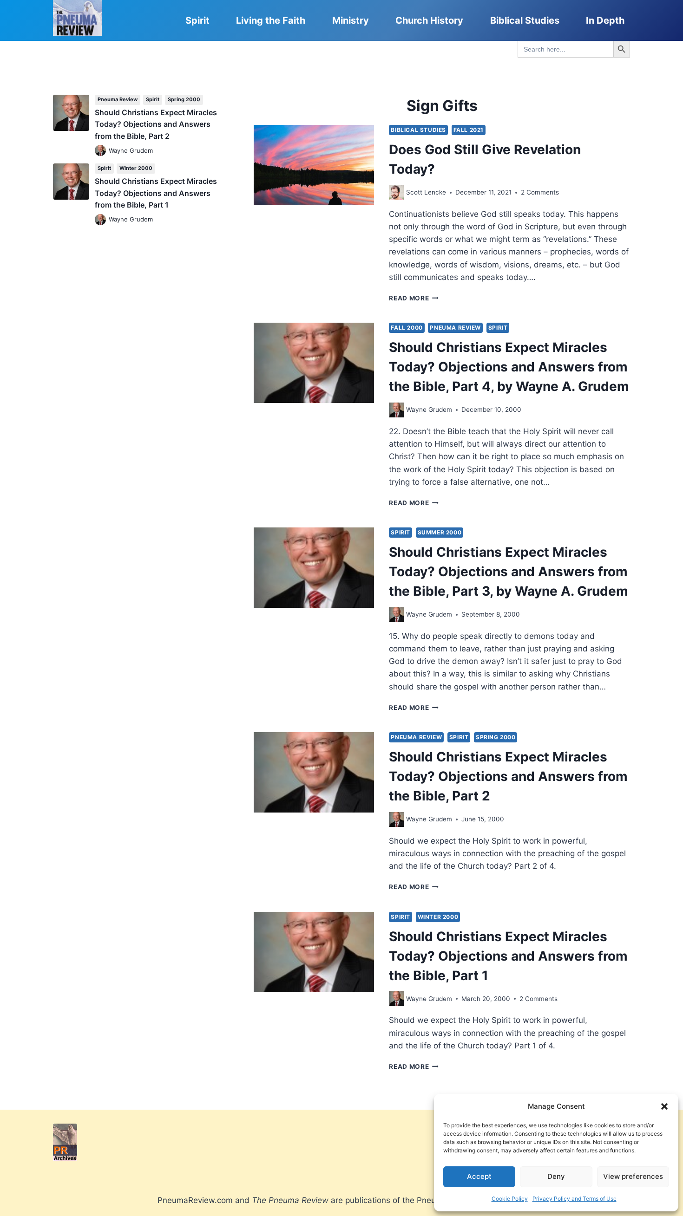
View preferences (633, 1176)
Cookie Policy (510, 1198)
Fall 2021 (468, 129)
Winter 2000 (438, 916)
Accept (479, 1176)
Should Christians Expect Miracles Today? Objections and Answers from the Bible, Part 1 (508, 956)
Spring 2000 (496, 737)
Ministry (350, 20)
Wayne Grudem (429, 409)
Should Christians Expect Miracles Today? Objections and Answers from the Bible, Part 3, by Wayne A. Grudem (508, 571)
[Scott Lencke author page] (396, 192)
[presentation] (314, 165)
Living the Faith (270, 20)
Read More (414, 298)
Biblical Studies (524, 20)
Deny (556, 1176)
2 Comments (540, 192)
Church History (429, 20)
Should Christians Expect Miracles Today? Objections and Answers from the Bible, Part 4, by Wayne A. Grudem (509, 366)
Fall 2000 (406, 327)
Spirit (197, 20)
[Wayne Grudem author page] (396, 410)
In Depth (605, 20)
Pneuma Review (455, 327)
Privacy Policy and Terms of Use (574, 1198)
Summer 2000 (440, 532)
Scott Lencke (426, 192)
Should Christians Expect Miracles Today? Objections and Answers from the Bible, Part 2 (508, 776)
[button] (664, 1106)
